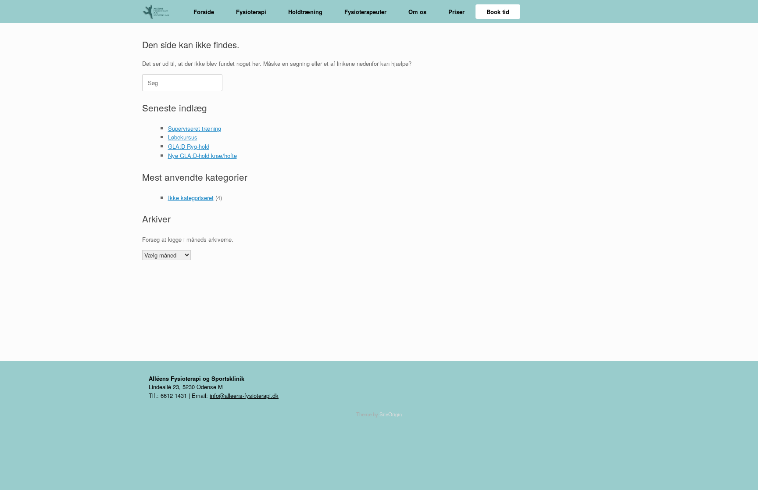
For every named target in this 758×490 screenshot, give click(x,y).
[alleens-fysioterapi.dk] (159, 11)
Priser (456, 11)
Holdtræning (305, 11)
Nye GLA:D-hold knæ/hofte (202, 155)
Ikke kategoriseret (191, 197)
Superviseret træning (194, 128)
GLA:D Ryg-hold (188, 146)
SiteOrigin (390, 414)
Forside (203, 11)
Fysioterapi (251, 11)
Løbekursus (182, 137)
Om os (417, 11)
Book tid (497, 11)
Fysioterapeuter (365, 11)
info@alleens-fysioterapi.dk (244, 395)
